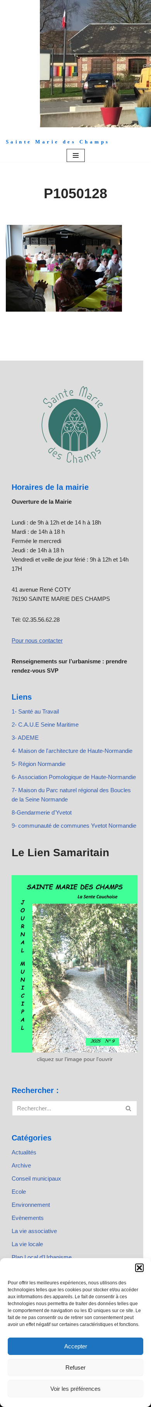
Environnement (31, 1204)
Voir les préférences (75, 1388)
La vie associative (34, 1231)
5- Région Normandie (38, 764)
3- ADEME (25, 737)
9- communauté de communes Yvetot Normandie (74, 825)
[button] (139, 1268)
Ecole (19, 1191)
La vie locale (27, 1244)
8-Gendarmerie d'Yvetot (42, 812)
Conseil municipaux (36, 1178)
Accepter (75, 1346)
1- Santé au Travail (35, 711)
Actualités (24, 1152)
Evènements (28, 1218)
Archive (21, 1165)
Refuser (75, 1367)
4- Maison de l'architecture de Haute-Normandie (72, 750)
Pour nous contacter (37, 640)
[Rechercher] (128, 1108)
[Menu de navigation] (76, 155)
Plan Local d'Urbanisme (42, 1257)
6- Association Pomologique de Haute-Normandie (74, 777)
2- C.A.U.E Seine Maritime (45, 724)
